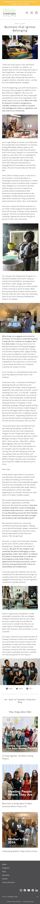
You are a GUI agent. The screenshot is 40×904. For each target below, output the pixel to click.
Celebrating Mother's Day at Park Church (19, 851)
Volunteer (5, 875)
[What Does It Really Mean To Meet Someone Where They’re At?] (20, 782)
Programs (5, 868)
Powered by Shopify (28, 901)
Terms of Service (8, 882)
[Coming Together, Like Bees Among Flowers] (20, 734)
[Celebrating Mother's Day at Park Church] (20, 830)
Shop (4, 872)
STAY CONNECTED (10, 897)
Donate (4, 879)
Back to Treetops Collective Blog (22, 700)
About (4, 864)
